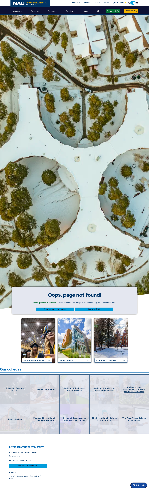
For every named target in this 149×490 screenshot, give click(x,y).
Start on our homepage (55, 309)
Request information (28, 466)
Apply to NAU (94, 309)
